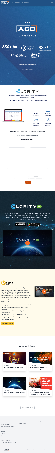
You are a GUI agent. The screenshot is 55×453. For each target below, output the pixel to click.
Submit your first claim (27, 69)
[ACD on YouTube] (42, 421)
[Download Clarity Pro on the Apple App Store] (20, 224)
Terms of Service (39, 178)
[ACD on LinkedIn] (37, 421)
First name (12, 145)
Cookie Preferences (5, 440)
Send (28, 182)
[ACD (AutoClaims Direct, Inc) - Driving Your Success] (15, 3)
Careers (3, 431)
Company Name (13, 166)
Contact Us (3, 433)
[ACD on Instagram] (40, 421)
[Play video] (27, 243)
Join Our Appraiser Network (7, 426)
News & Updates (5, 422)
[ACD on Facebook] (38, 421)
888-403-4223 (27, 139)
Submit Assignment (5, 424)
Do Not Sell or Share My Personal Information (8, 443)
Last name (34, 145)
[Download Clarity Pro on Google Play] (33, 224)
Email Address (13, 156)
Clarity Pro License (5, 438)
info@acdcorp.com (23, 426)
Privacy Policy (36, 176)
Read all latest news (27, 407)
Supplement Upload (7, 428)
